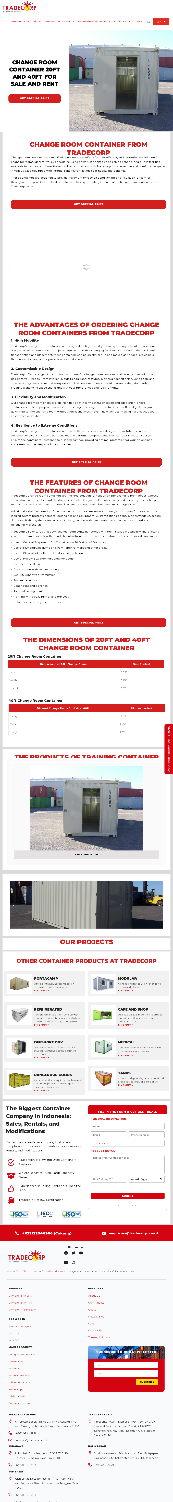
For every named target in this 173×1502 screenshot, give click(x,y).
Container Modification (22, 1309)
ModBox (13, 1368)
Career (92, 1323)
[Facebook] (66, 1253)
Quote (92, 1309)
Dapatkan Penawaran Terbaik (168, 749)
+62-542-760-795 (104, 1465)
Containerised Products (26, 21)
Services (13, 1340)
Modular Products (19, 1375)
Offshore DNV (17, 1396)
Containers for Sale (20, 1295)
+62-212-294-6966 (25, 1433)
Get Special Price (35, 98)
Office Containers (19, 1382)
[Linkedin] (66, 1262)
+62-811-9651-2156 (25, 1465)
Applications (122, 21)
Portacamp (15, 1389)
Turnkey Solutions (99, 1337)
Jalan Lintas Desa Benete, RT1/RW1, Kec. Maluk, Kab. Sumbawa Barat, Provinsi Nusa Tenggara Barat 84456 (47, 1483)
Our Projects (96, 1302)
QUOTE (161, 21)
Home (11, 1271)
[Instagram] (73, 1262)
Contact (139, 21)
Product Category (19, 1326)
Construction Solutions (60, 21)
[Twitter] (73, 1253)
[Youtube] (81, 1253)
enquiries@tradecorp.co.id (31, 1440)
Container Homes (19, 1403)
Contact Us (95, 1330)
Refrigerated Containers (23, 1354)
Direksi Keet (16, 1361)
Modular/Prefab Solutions (94, 21)
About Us (94, 1295)
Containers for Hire (20, 1302)
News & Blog (96, 1316)
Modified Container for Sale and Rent (40, 1271)
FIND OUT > (41, 990)
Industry (13, 1333)
